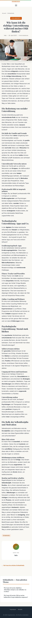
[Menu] (16, 5)
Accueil (4, 13)
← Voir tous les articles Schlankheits (13, 565)
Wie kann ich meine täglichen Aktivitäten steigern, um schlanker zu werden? (15, 589)
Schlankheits (10, 13)
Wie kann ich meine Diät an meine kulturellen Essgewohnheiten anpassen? (16, 596)
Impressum (13, 609)
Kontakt (20, 609)
